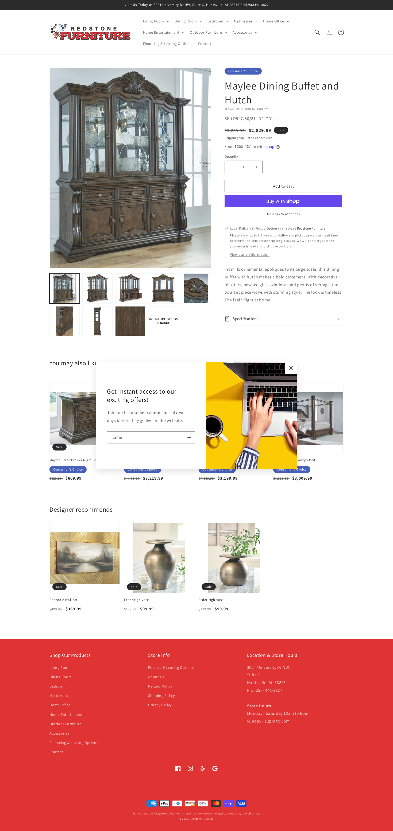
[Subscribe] (189, 437)
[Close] (291, 368)
